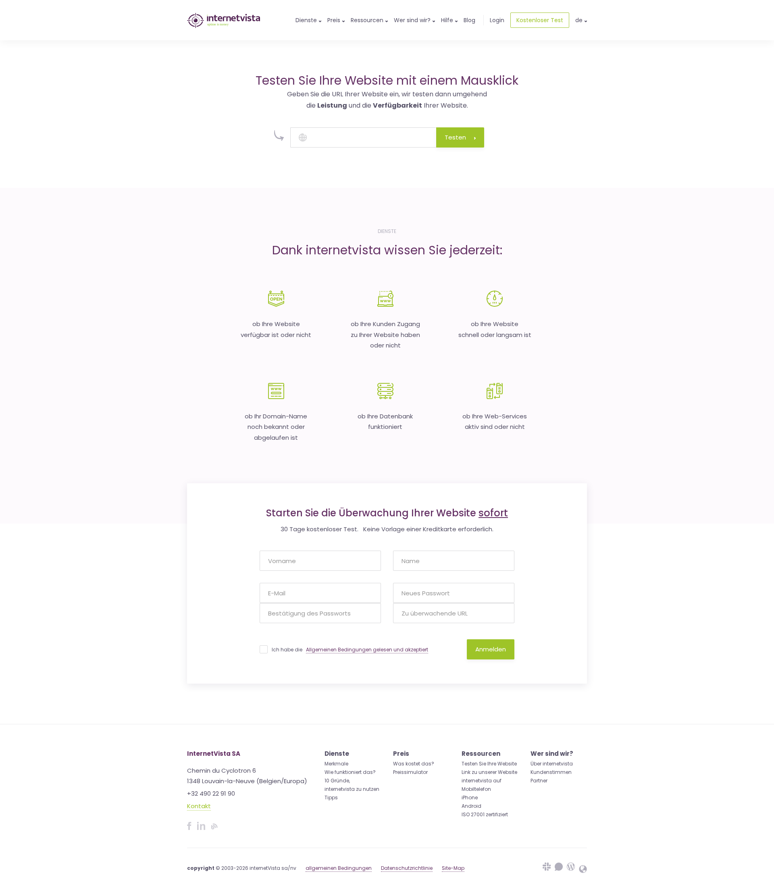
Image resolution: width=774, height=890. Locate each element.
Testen (455, 137)
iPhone (470, 797)
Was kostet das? (413, 763)
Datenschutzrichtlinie (407, 868)
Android (471, 806)
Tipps (331, 797)
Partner (539, 780)
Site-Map (453, 868)
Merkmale (336, 763)
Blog (469, 20)
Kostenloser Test (539, 20)
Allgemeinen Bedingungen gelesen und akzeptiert (367, 649)
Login (497, 20)
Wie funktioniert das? (350, 772)
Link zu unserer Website (489, 772)
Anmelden (490, 649)
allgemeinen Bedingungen (339, 868)
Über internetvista (552, 763)
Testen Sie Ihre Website (489, 763)
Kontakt (199, 806)
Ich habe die (350, 649)
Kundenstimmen (551, 772)
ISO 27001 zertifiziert (485, 814)
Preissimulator (410, 772)
